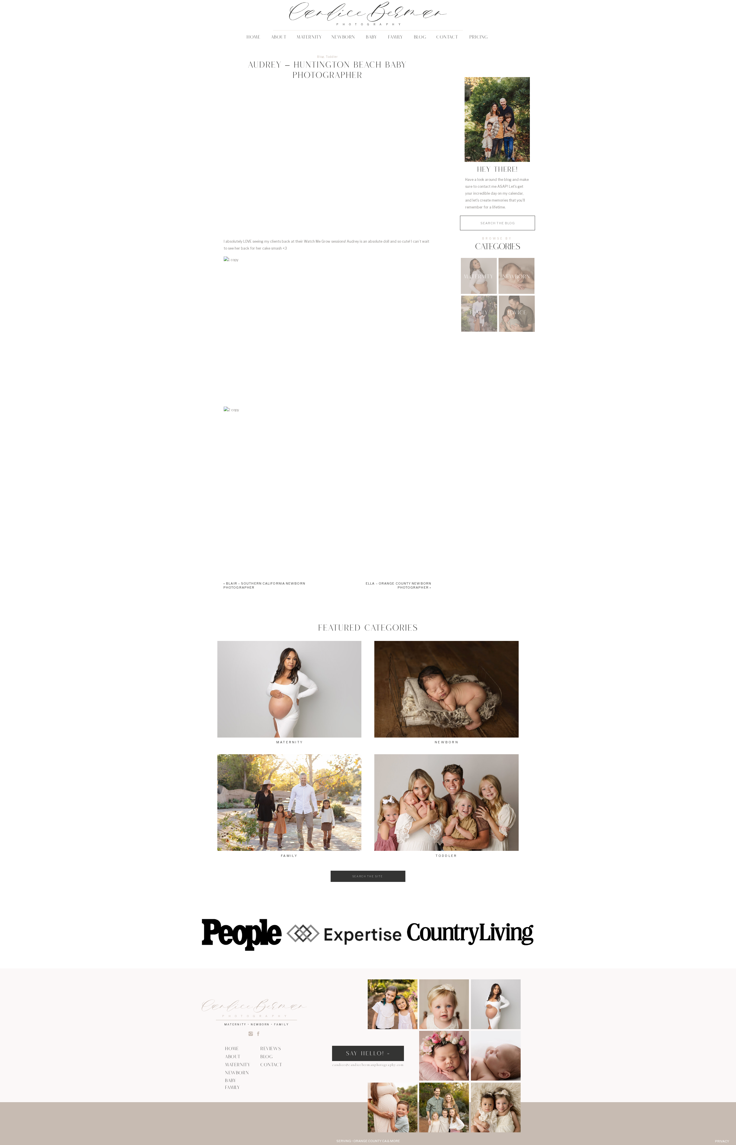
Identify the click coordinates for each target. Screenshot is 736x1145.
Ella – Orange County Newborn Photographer (398, 585)
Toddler (332, 56)
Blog (320, 56)
